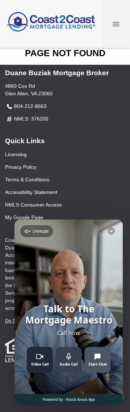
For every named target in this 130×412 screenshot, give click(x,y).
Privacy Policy (20, 167)
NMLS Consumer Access (33, 205)
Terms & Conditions (27, 179)
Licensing (16, 154)
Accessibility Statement (31, 192)
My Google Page (24, 217)
